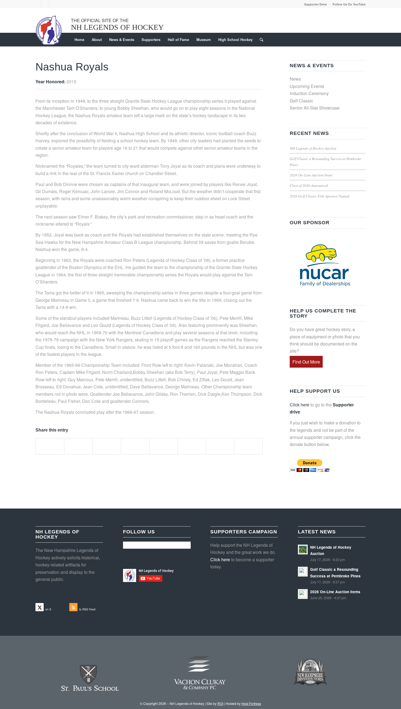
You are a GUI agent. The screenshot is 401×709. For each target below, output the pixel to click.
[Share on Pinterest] (107, 446)
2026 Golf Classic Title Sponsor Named (319, 196)
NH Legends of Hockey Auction (313, 148)
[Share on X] (78, 446)
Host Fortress (251, 703)
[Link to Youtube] (53, 4)
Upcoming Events (307, 86)
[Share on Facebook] (50, 446)
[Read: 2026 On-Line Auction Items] (303, 594)
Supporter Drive (315, 4)
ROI (220, 703)
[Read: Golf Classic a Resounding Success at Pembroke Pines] (303, 572)
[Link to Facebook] (45, 4)
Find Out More (306, 362)
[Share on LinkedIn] (135, 446)
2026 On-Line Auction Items (311, 175)
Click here (299, 404)
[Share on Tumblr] (163, 446)
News (295, 79)
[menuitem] (315, 4)
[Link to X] (37, 4)
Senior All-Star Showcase (315, 108)
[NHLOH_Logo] (48, 30)
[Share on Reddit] (220, 446)
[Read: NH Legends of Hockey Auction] (303, 549)
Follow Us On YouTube (349, 4)
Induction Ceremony (309, 93)
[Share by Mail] (248, 446)
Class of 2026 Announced (309, 185)
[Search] (259, 39)
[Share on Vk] (192, 446)
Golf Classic (301, 101)
